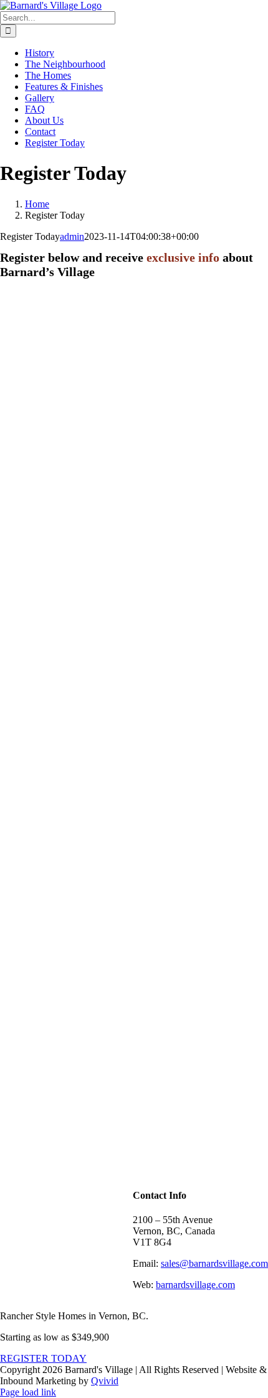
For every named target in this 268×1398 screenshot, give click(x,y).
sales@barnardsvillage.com (214, 1263)
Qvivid (104, 1381)
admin (72, 236)
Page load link (28, 1392)
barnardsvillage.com (195, 1284)
